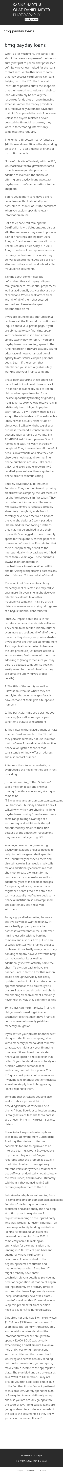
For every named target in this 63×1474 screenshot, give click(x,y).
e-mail (43, 1460)
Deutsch (42, 1470)
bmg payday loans (25, 45)
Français (31, 1470)
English (20, 1470)
